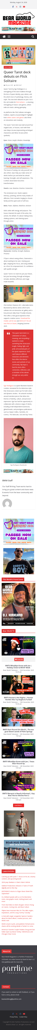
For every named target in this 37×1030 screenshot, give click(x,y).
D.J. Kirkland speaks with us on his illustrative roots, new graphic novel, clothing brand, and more (17, 899)
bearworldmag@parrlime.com (11, 999)
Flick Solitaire (20, 102)
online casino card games (15, 117)
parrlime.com (9, 962)
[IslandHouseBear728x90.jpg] (18, 28)
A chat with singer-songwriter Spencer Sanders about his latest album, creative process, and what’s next (17, 918)
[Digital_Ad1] (17, 812)
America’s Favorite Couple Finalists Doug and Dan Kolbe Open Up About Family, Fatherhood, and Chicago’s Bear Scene (18, 932)
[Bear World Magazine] (4, 36)
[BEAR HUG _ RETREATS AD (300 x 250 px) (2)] (17, 841)
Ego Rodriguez (8, 386)
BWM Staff (18, 85)
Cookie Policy (23, 1017)
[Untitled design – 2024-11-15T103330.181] (17, 549)
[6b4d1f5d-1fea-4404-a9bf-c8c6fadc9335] (18, 145)
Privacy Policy (14, 1017)
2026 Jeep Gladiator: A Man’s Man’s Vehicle (16, 882)
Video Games (8, 67)
